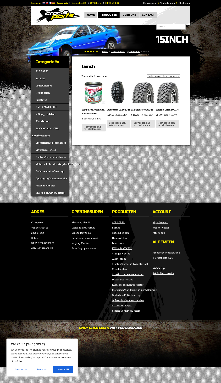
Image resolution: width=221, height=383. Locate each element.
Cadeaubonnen (43, 85)
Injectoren (41, 99)
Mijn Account (149, 2)
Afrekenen (184, 2)
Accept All (63, 369)
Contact (148, 14)
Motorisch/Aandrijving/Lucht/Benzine (52, 164)
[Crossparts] (57, 22)
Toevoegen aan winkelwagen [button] (92, 127)
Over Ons (129, 14)
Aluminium (42, 121)
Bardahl (40, 78)
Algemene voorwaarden (166, 252)
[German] (53, 3)
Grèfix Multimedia (163, 273)
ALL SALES (41, 71)
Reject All (42, 369)
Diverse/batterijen (45, 149)
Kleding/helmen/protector (50, 157)
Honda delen (42, 92)
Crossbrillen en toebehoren (50, 142)
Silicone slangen (45, 185)
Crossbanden (118, 51)
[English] (46, 3)
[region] (42, 358)
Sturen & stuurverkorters (49, 192)
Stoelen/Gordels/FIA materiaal (45, 129)
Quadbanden (133, 51)
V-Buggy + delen (45, 114)
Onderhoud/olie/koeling (49, 171)
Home (91, 14)
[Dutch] (43, 3)
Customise (21, 369)
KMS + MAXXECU (46, 107)
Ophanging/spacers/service (51, 178)
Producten (108, 14)
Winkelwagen (167, 2)
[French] (50, 3)
